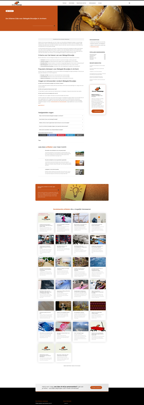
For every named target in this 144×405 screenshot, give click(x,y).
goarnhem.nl (41, 105)
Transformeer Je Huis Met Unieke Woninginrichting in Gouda (45, 247)
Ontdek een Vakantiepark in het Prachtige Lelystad (97, 247)
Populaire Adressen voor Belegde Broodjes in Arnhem (98, 43)
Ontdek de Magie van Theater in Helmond (63, 269)
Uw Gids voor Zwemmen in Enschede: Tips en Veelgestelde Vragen (97, 269)
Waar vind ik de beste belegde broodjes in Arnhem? (61, 115)
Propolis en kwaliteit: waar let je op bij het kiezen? (97, 80)
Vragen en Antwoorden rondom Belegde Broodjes (98, 45)
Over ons (66, 403)
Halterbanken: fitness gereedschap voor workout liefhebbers (45, 355)
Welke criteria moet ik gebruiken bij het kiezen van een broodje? (61, 122)
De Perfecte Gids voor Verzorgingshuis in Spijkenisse (80, 247)
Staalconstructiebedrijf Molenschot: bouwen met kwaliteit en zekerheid (96, 77)
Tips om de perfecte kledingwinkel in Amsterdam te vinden (98, 292)
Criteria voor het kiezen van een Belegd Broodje (98, 42)
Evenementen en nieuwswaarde (58, 101)
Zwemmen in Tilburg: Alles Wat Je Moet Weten (63, 292)
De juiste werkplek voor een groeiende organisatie (97, 69)
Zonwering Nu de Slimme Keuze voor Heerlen (97, 225)
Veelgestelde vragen (94, 46)
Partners (64, 3)
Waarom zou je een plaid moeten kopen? (97, 313)
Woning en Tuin (93, 57)
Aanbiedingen (93, 55)
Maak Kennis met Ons (81, 3)
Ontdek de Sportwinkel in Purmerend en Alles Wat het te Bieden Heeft (46, 225)
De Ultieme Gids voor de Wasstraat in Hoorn (62, 247)
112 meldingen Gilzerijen (79, 312)
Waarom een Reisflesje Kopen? (63, 312)
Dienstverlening (93, 54)
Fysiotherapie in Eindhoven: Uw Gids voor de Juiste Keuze (80, 292)
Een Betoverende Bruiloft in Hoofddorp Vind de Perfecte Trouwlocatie (45, 269)
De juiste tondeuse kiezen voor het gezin (63, 334)
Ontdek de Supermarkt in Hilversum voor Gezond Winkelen (79, 269)
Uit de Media (71, 3)
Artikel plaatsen (92, 3)
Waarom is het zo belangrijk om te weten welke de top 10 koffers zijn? (98, 334)
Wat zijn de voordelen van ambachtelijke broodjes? (61, 129)
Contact (100, 3)
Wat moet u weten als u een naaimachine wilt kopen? (62, 355)
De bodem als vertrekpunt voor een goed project (97, 66)
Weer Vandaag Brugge (79, 333)
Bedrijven (92, 56)
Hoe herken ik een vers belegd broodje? (61, 119)
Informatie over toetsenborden (46, 333)
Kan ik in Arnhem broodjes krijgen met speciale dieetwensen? (61, 126)
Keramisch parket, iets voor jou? (45, 313)
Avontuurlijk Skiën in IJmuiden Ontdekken (63, 225)
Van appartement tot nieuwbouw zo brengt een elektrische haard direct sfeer (98, 74)
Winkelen (10, 10)
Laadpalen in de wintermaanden (96, 71)
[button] (129, 3)
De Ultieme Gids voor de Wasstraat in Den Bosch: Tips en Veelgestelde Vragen (45, 292)
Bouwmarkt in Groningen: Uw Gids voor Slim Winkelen (80, 225)
